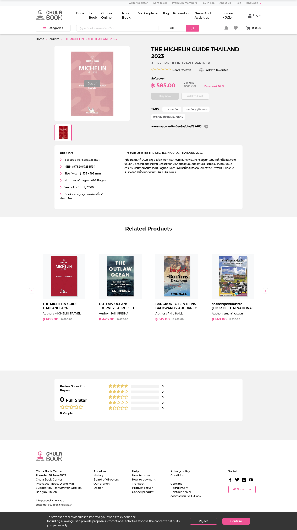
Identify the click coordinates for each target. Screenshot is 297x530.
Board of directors (106, 479)
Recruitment (179, 487)
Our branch (102, 483)
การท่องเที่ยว (171, 109)
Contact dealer (180, 492)
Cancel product (143, 492)
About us (100, 471)
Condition (177, 475)
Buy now (165, 96)
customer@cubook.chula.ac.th (54, 504)
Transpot (138, 483)
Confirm (236, 521)
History (98, 475)
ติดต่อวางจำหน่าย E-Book (185, 496)
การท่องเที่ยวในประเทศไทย (168, 116)
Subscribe (244, 489)
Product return (142, 487)
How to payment (144, 479)
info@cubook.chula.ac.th (50, 500)
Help (135, 471)
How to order (141, 475)
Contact (176, 483)
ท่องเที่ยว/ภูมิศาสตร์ (196, 109)
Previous (31, 290)
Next (265, 290)
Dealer (98, 487)
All (172, 28)
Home (40, 39)
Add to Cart (195, 96)
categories (55, 28)
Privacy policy (180, 471)
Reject (203, 521)
